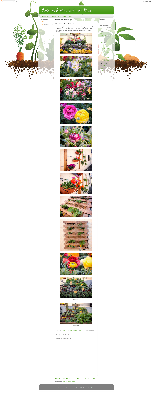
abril (104, 45)
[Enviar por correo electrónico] (86, 330)
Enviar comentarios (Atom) (68, 382)
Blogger (92, 388)
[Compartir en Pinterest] (93, 330)
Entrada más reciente (62, 378)
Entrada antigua (90, 378)
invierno (103, 35)
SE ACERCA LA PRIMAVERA (106, 56)
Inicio (77, 378)
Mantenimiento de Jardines (59, 16)
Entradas (45, 22)
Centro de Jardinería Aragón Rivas (67, 10)
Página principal (45, 16)
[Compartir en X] (90, 330)
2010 (102, 70)
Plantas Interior (106, 37)
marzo (104, 47)
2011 (102, 68)
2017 (102, 43)
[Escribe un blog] (88, 330)
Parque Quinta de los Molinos (106, 60)
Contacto (70, 16)
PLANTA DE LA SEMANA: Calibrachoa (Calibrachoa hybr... (106, 51)
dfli (80, 388)
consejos (109, 33)
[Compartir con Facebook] (91, 330)
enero (104, 66)
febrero (104, 63)
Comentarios (46, 25)
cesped (101, 33)
